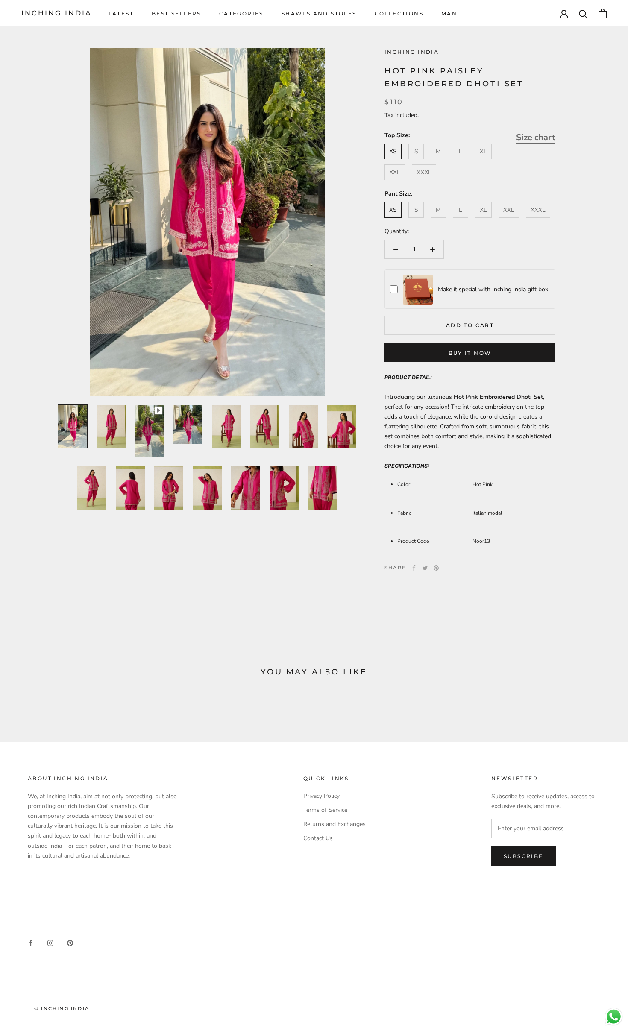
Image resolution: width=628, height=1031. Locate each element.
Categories (241, 13)
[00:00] (207, 222)
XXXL (424, 172)
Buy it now (470, 353)
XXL (394, 172)
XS (393, 151)
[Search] (583, 13)
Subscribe (523, 856)
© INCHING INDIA (61, 1008)
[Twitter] (425, 568)
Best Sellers (176, 13)
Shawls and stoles (319, 13)
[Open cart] (603, 13)
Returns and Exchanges (334, 824)
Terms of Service (325, 810)
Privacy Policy (321, 796)
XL (483, 151)
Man (449, 13)
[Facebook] (414, 568)
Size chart (535, 137)
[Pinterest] (436, 568)
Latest (121, 13)
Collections (399, 13)
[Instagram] (50, 943)
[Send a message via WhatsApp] (614, 1017)
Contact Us (318, 838)
